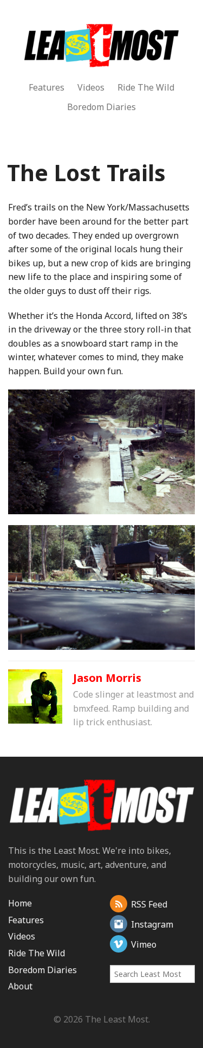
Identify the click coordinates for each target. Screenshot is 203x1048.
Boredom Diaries (101, 107)
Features (46, 87)
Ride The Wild (145, 87)
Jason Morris (107, 677)
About (20, 986)
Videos (90, 87)
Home (20, 903)
